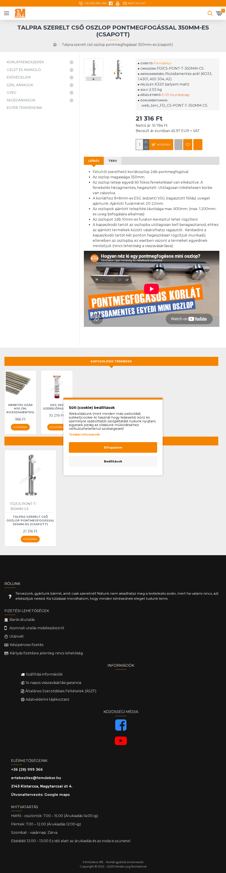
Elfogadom (113, 447)
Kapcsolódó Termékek (111, 361)
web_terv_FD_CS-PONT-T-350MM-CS (174, 105)
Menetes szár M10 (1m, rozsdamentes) (20, 408)
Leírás (93, 160)
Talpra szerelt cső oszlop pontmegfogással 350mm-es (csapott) (30, 520)
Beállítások (113, 461)
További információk (84, 434)
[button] (114, 73)
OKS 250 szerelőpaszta (56, 406)
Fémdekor (163, 63)
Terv (112, 160)
